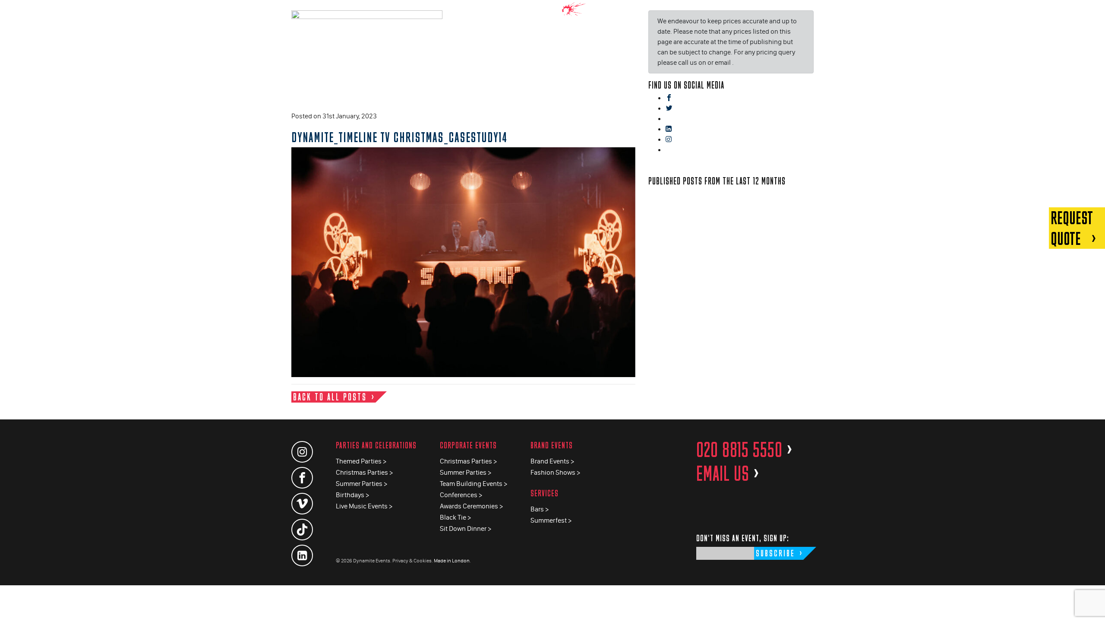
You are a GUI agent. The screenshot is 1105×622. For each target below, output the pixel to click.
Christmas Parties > (364, 472)
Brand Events (551, 445)
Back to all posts (330, 397)
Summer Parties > (361, 483)
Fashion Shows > (555, 472)
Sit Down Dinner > (465, 528)
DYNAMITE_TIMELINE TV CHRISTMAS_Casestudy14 (399, 137)
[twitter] (669, 109)
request (1072, 228)
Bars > (539, 509)
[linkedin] (669, 129)
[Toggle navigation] (1092, 13)
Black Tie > (455, 517)
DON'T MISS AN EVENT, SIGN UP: (742, 538)
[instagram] (669, 140)
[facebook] (669, 98)
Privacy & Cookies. (412, 561)
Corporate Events (468, 445)
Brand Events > (552, 461)
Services (544, 493)
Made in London (452, 561)
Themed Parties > (361, 461)
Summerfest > (550, 520)
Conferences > (461, 495)
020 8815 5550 (744, 449)
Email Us (728, 473)
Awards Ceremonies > (471, 506)
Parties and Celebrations (376, 445)
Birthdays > (352, 495)
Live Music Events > (364, 506)
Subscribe (775, 553)
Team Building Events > (473, 483)
